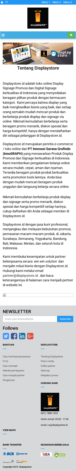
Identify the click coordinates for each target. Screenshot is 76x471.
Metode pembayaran (13, 370)
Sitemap (45, 370)
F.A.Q (5, 361)
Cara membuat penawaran (17, 356)
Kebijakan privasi (49, 375)
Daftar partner (48, 366)
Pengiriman (9, 380)
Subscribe (65, 319)
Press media (47, 361)
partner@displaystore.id (20, 275)
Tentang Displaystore (52, 356)
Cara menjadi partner (14, 375)
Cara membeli (10, 366)
